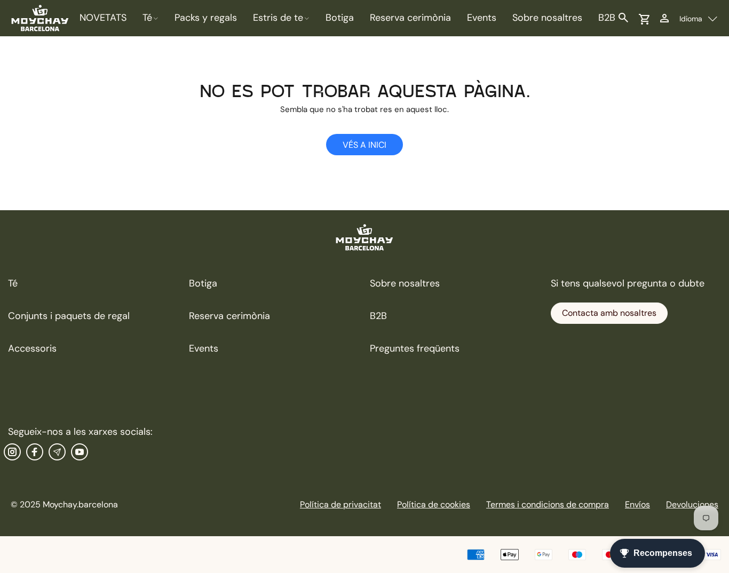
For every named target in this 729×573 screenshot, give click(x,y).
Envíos (637, 504)
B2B (378, 315)
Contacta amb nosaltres (609, 313)
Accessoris (32, 348)
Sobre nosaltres (405, 283)
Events (203, 348)
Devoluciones (692, 504)
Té (13, 283)
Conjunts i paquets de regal (69, 315)
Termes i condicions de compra (547, 504)
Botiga (203, 283)
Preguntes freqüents (414, 348)
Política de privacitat (340, 504)
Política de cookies (433, 504)
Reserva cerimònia (229, 315)
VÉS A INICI (364, 144)
